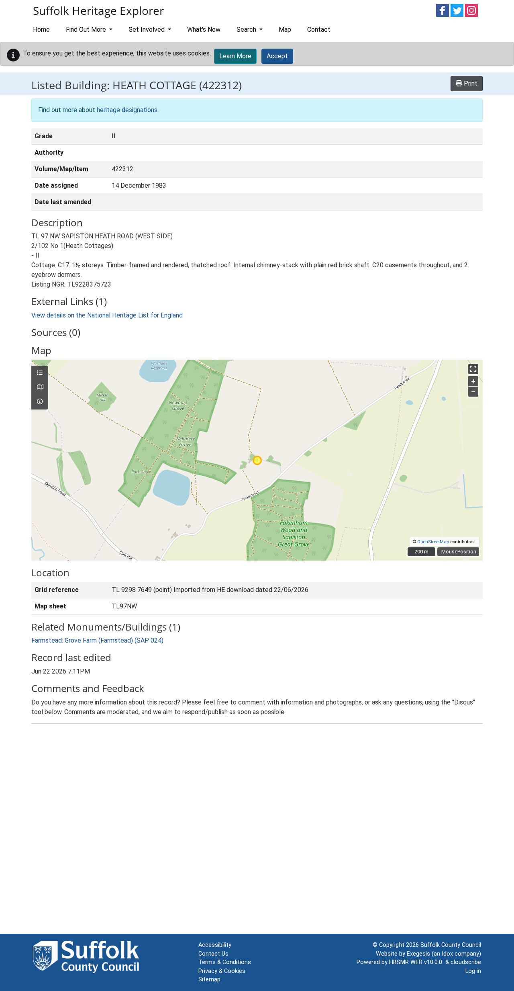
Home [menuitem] (41, 29)
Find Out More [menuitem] (87, 29)
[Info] (40, 402)
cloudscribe (466, 962)
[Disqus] (257, 830)
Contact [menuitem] (318, 29)
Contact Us (213, 953)
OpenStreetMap (433, 542)
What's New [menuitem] (203, 29)
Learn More (235, 56)
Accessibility (214, 945)
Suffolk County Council (450, 945)
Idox (447, 953)
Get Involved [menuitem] (147, 29)
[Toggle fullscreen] (473, 369)
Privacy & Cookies (221, 971)
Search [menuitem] (247, 29)
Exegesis (418, 953)
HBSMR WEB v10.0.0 (417, 962)
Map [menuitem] (285, 29)
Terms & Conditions (224, 962)
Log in (473, 971)
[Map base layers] (40, 387)
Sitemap (209, 979)
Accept (277, 56)
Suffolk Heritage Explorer (98, 10)
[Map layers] (40, 373)
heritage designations (127, 110)
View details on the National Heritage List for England (107, 315)
